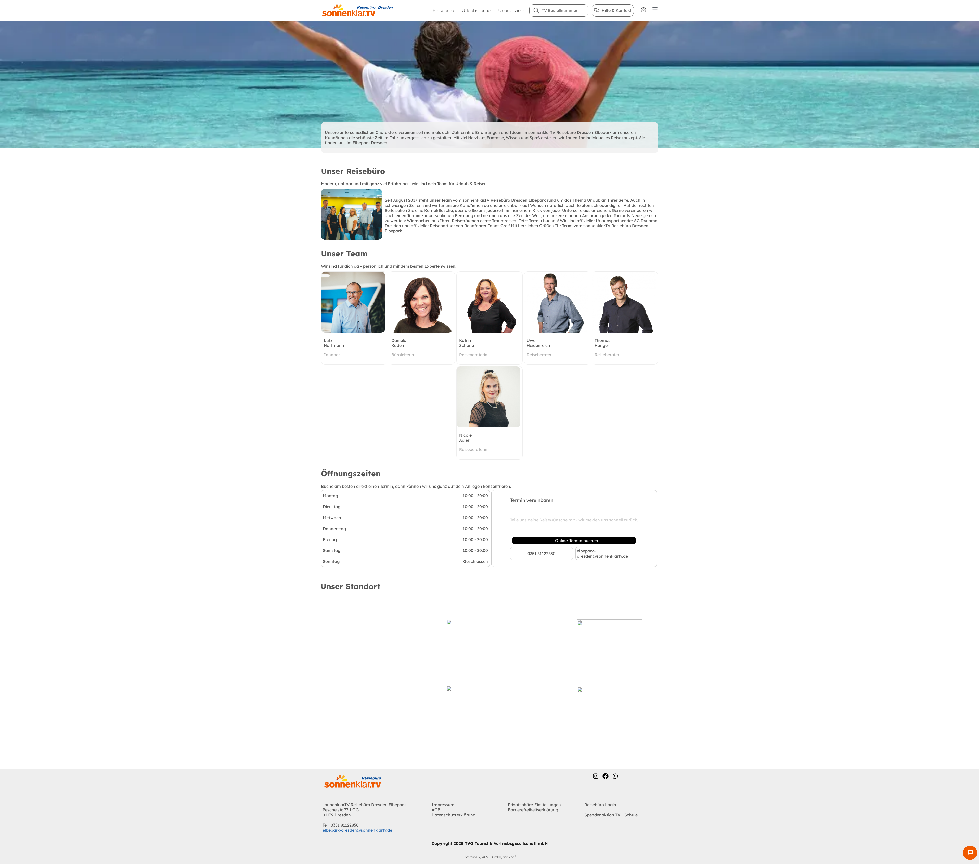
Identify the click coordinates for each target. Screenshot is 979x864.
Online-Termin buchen (576, 540)
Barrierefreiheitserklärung (533, 809)
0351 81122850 (541, 553)
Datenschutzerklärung (453, 814)
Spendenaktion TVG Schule (611, 814)
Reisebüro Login (600, 804)
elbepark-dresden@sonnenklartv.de (602, 553)
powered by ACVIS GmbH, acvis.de (489, 857)
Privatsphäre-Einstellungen (534, 804)
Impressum (443, 804)
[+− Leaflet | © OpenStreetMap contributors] (489, 664)
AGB (436, 809)
